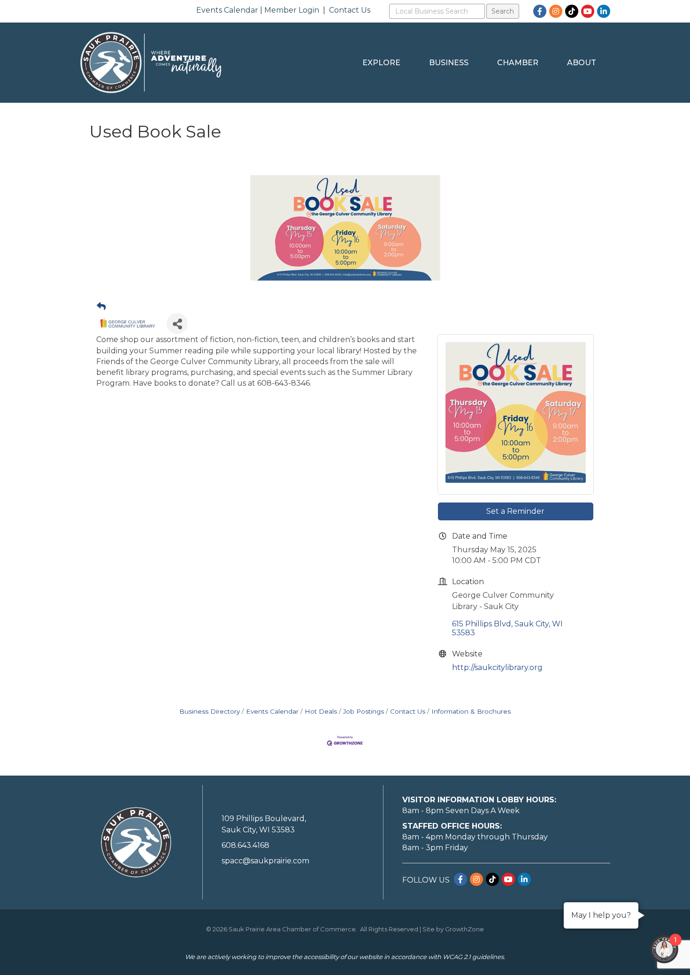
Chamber (517, 62)
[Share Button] (177, 323)
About (581, 62)
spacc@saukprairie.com (265, 860)
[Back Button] (101, 306)
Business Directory (209, 711)
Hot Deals (321, 711)
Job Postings (363, 711)
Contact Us (349, 10)
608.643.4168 (245, 845)
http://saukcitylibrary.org (497, 667)
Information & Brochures (471, 711)
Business (448, 62)
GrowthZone (464, 929)
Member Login (291, 10)
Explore (381, 62)
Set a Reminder (515, 511)
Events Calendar (227, 10)
